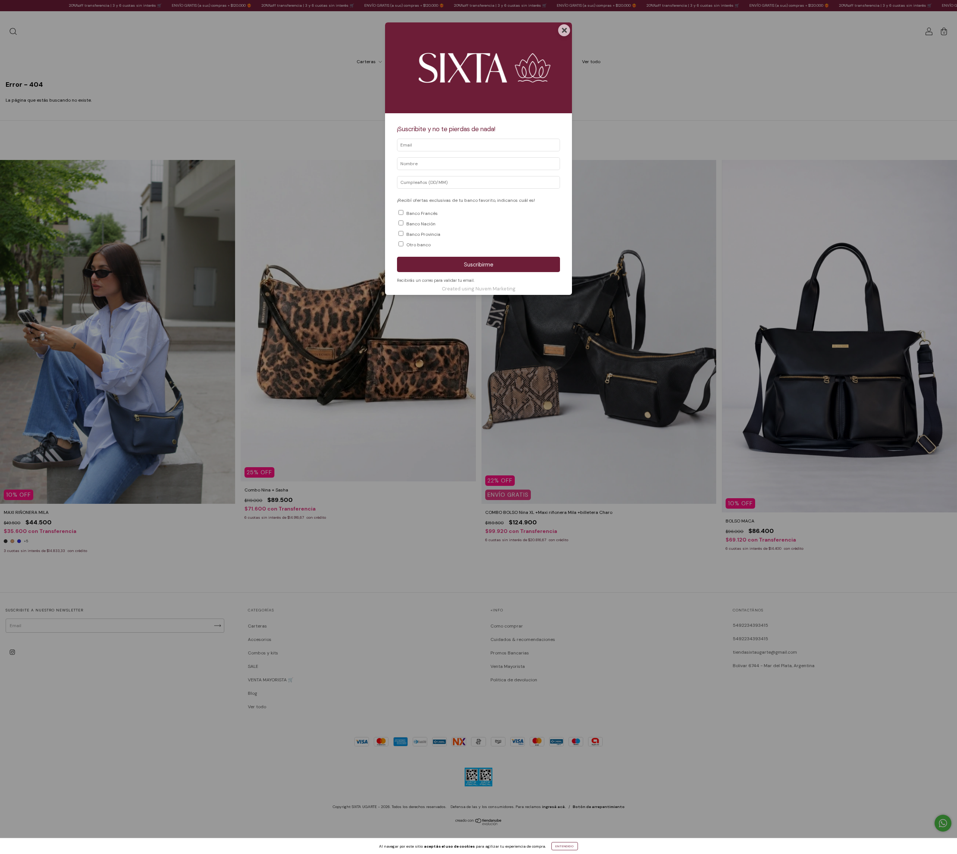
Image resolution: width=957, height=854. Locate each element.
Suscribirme (478, 264)
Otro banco (418, 245)
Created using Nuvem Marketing (479, 289)
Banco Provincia (423, 234)
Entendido (565, 846)
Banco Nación (421, 224)
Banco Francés (422, 213)
